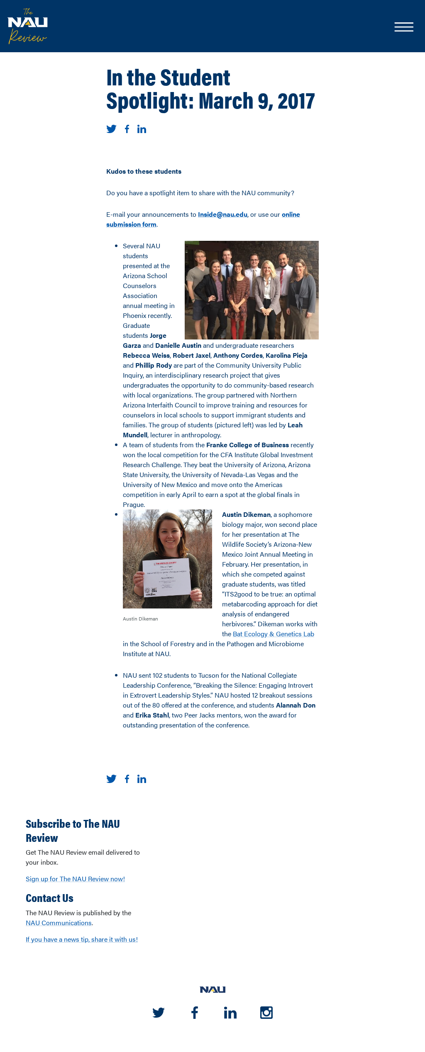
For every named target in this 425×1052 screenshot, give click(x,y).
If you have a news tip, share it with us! (82, 939)
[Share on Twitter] (111, 128)
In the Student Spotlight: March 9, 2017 (210, 87)
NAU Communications (59, 922)
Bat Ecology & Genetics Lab (273, 633)
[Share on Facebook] (127, 128)
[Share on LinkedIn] (141, 128)
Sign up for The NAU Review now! (75, 878)
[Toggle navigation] (403, 27)
